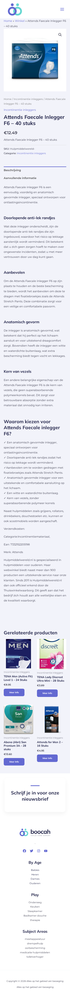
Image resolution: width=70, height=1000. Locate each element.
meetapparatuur (35, 939)
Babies (35, 870)
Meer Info (14, 692)
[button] (60, 34)
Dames (35, 878)
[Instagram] (38, 851)
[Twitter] (31, 851)
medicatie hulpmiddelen (35, 952)
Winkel (20, 21)
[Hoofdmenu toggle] (62, 9)
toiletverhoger (35, 956)
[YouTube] (45, 851)
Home (8, 21)
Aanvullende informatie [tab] (20, 178)
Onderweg (35, 902)
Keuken (35, 906)
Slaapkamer (35, 911)
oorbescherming (35, 948)
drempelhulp (35, 943)
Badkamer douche (35, 915)
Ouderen (35, 883)
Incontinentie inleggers (28, 99)
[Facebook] (24, 851)
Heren (35, 874)
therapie (35, 920)
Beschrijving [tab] (12, 170)
